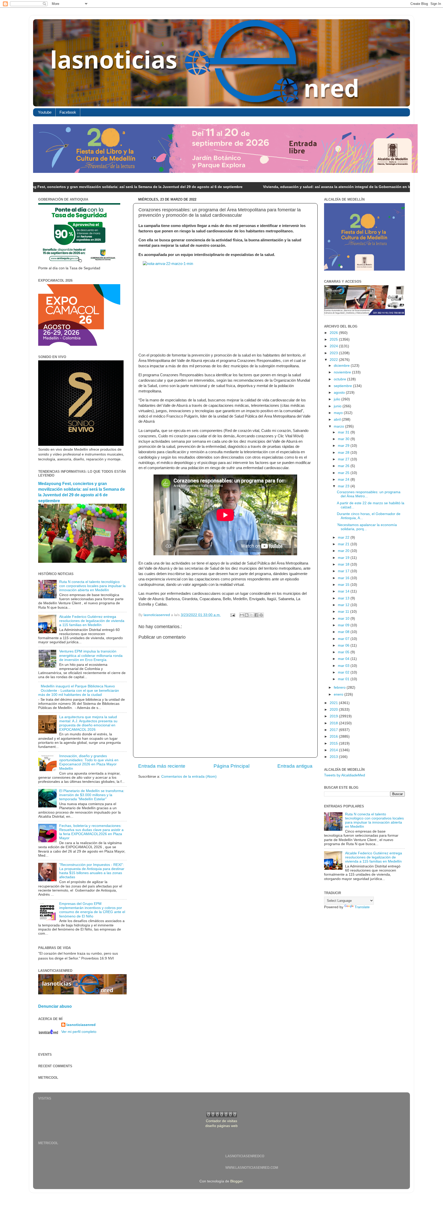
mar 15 (344, 585)
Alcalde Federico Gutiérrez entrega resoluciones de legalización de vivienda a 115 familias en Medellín (91, 621)
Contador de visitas (221, 1121)
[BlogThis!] (246, 615)
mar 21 (344, 544)
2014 (334, 750)
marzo (339, 426)
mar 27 (344, 459)
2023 (334, 353)
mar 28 (344, 452)
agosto (340, 392)
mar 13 (344, 598)
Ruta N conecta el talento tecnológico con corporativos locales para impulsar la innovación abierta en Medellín (92, 586)
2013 (334, 757)
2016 (334, 736)
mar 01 (344, 679)
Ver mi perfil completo (78, 1032)
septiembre (343, 386)
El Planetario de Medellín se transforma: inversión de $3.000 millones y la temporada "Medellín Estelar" (91, 795)
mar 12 (344, 605)
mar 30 (344, 439)
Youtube (45, 112)
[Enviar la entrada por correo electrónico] (232, 615)
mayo (339, 413)
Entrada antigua (295, 766)
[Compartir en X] (251, 615)
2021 (334, 703)
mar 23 (344, 486)
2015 (334, 743)
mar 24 (344, 479)
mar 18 (344, 564)
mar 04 (344, 659)
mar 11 (344, 612)
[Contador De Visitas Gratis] (221, 1116)
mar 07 (344, 639)
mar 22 (344, 537)
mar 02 (344, 672)
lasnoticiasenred (81, 1025)
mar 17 (344, 571)
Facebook (67, 112)
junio (338, 406)
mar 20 (344, 551)
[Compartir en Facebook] (256, 615)
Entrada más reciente (161, 766)
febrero (340, 687)
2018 (334, 723)
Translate (362, 907)
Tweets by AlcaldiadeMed (344, 775)
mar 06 (344, 645)
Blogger (236, 1181)
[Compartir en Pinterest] (261, 615)
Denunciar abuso (55, 1006)
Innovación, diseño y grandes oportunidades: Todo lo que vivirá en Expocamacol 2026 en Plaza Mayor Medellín (88, 762)
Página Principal (231, 766)
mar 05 (344, 652)
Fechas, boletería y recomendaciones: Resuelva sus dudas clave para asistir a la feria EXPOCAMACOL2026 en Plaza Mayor (91, 832)
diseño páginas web (221, 1126)
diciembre (342, 366)
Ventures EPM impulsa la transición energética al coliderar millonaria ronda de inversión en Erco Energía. (91, 655)
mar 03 (344, 666)
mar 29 (344, 446)
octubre (340, 379)
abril (338, 419)
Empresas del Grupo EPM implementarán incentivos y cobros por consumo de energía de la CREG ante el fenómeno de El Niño (92, 910)
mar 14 (344, 591)
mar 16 (344, 578)
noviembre (343, 372)
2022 (334, 360)
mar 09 (344, 625)
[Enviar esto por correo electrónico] (241, 615)
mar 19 (344, 558)
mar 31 (344, 432)
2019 (334, 716)
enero (339, 694)
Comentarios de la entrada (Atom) (189, 776)
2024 (334, 346)
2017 (334, 730)
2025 (334, 339)
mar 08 (344, 632)
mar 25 (344, 473)
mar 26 (344, 466)
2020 (334, 709)
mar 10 (344, 618)
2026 (334, 333)
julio (337, 399)
